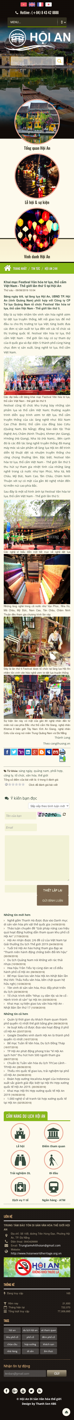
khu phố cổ (12, 1337)
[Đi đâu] (53, 1163)
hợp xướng (30, 1344)
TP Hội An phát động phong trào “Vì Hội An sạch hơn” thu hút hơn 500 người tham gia (33, 1053)
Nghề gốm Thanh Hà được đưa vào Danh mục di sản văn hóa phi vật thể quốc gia (36, 922)
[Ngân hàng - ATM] (53, 1190)
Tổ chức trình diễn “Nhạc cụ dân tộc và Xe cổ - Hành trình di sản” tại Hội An (36, 997)
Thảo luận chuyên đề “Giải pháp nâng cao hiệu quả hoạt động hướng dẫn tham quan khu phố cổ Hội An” (36, 932)
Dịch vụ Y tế (20, 1200)
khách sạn (48, 1344)
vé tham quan (48, 1330)
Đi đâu (53, 1173)
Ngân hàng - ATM (53, 1200)
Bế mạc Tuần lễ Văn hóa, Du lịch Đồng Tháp (36, 1043)
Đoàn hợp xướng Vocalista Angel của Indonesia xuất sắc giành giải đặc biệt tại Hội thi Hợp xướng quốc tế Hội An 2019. (36, 1083)
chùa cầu (12, 1344)
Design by (39, 1404)
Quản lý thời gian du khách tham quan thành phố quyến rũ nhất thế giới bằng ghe (35, 1021)
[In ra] (62, 751)
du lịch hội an (30, 1330)
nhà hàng (12, 1351)
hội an (12, 1330)
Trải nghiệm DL (20, 1173)
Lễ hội (20, 1146)
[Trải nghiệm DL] (20, 1163)
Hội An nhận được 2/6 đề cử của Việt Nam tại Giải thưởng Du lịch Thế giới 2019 (35, 942)
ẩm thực (48, 1351)
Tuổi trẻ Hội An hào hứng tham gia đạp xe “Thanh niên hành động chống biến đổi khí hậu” (35, 950)
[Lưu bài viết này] (62, 758)
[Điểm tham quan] (53, 1136)
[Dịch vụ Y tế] (20, 1190)
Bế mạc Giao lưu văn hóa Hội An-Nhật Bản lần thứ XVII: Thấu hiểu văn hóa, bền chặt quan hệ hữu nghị (36, 980)
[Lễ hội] (20, 1136)
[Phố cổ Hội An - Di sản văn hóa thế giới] (37, 40)
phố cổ (30, 1337)
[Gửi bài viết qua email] (55, 751)
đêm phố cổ (48, 1337)
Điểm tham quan (53, 1146)
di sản (30, 1351)
